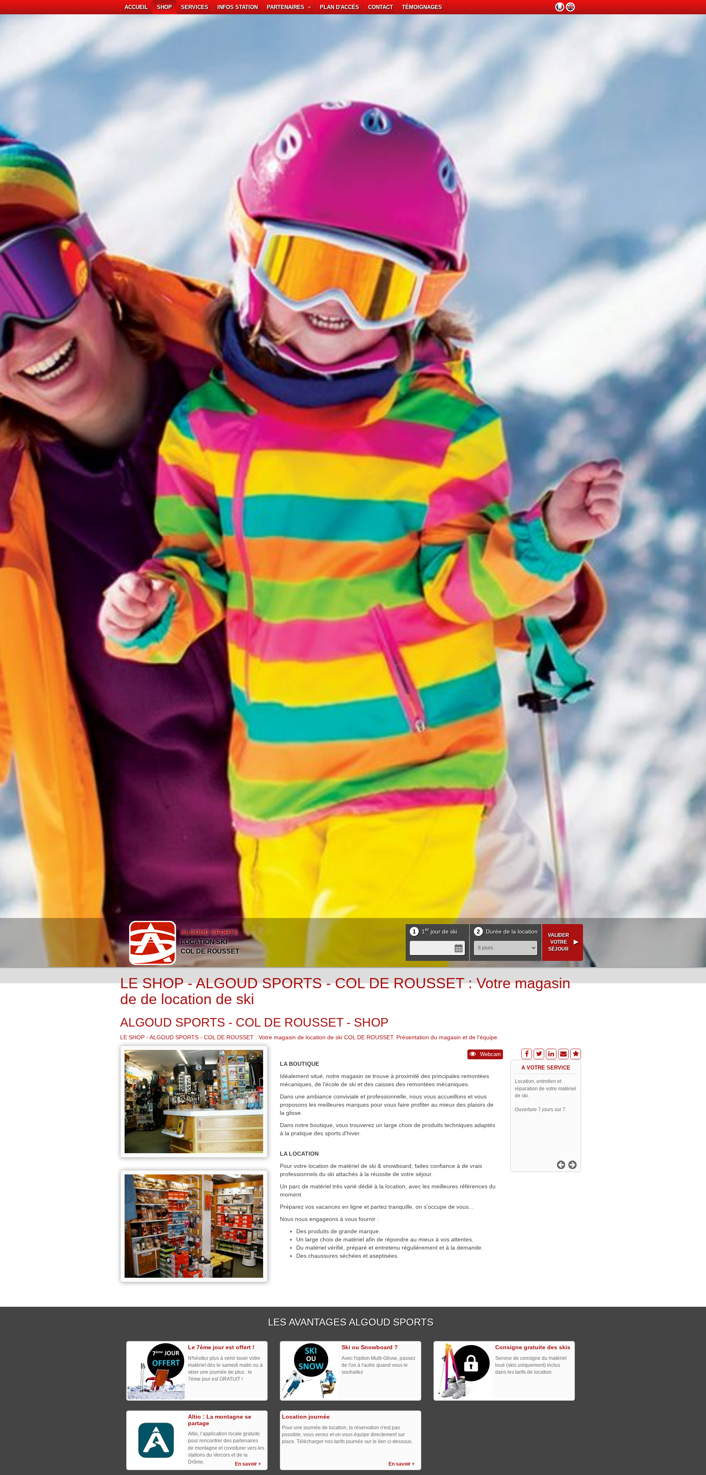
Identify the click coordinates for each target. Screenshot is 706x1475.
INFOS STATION (237, 7)
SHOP (164, 7)
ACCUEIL (136, 7)
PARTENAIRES (287, 7)
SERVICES (194, 7)
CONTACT (380, 7)
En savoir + (248, 1464)
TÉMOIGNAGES (422, 7)
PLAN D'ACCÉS (339, 7)
